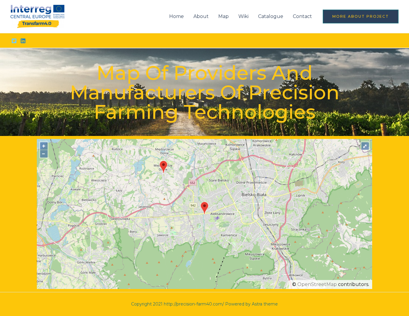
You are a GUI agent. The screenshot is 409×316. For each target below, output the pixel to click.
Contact (302, 16)
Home (176, 16)
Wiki (243, 16)
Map (223, 16)
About (201, 16)
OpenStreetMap (317, 284)
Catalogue (270, 16)
